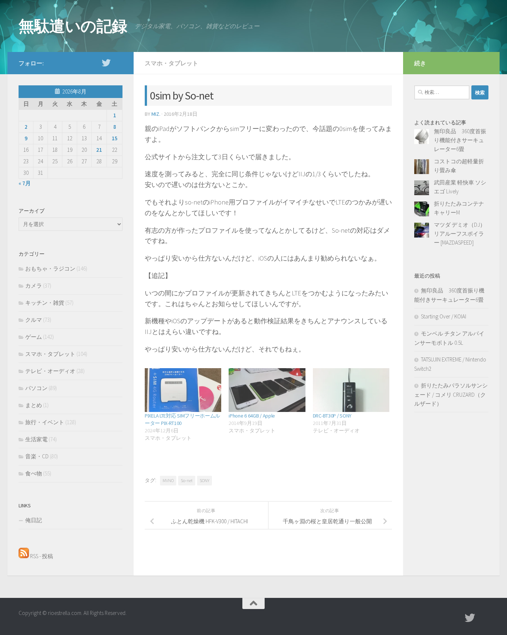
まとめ (33, 405)
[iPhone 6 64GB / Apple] (267, 390)
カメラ (33, 285)
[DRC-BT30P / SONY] (351, 390)
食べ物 (33, 473)
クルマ (33, 319)
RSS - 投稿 (41, 556)
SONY (204, 480)
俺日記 (33, 520)
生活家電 (36, 439)
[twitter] (106, 62)
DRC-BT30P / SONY (332, 415)
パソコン (36, 388)
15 (115, 138)
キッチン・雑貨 (44, 302)
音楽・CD (37, 456)
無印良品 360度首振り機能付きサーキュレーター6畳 (460, 140)
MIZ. (155, 114)
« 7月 (25, 183)
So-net (187, 480)
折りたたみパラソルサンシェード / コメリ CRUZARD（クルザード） (451, 394)
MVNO (168, 480)
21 (99, 149)
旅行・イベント (44, 422)
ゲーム (33, 336)
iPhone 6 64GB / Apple (252, 415)
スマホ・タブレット (171, 63)
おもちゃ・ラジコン (50, 268)
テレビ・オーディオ (50, 370)
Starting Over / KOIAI (443, 316)
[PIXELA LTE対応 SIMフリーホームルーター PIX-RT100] (183, 390)
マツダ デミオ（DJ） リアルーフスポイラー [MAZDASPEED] (462, 233)
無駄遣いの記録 (73, 26)
